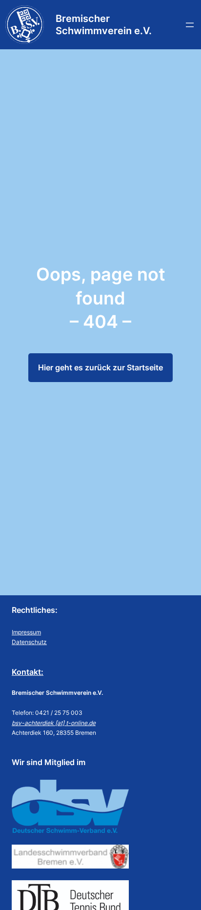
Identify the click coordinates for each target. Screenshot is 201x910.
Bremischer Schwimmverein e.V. (104, 25)
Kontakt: (27, 672)
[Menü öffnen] (190, 25)
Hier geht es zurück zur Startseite (100, 367)
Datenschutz (29, 642)
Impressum (26, 632)
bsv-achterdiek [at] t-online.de (54, 723)
